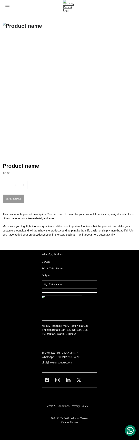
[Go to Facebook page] (47, 380)
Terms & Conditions (58, 406)
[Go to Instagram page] (57, 380)
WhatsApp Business (52, 254)
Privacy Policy (79, 406)
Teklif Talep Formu (52, 268)
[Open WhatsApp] (130, 430)
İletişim (45, 275)
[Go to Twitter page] (78, 380)
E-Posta (46, 261)
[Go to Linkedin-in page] (68, 380)
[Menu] (7, 6)
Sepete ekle (13, 198)
